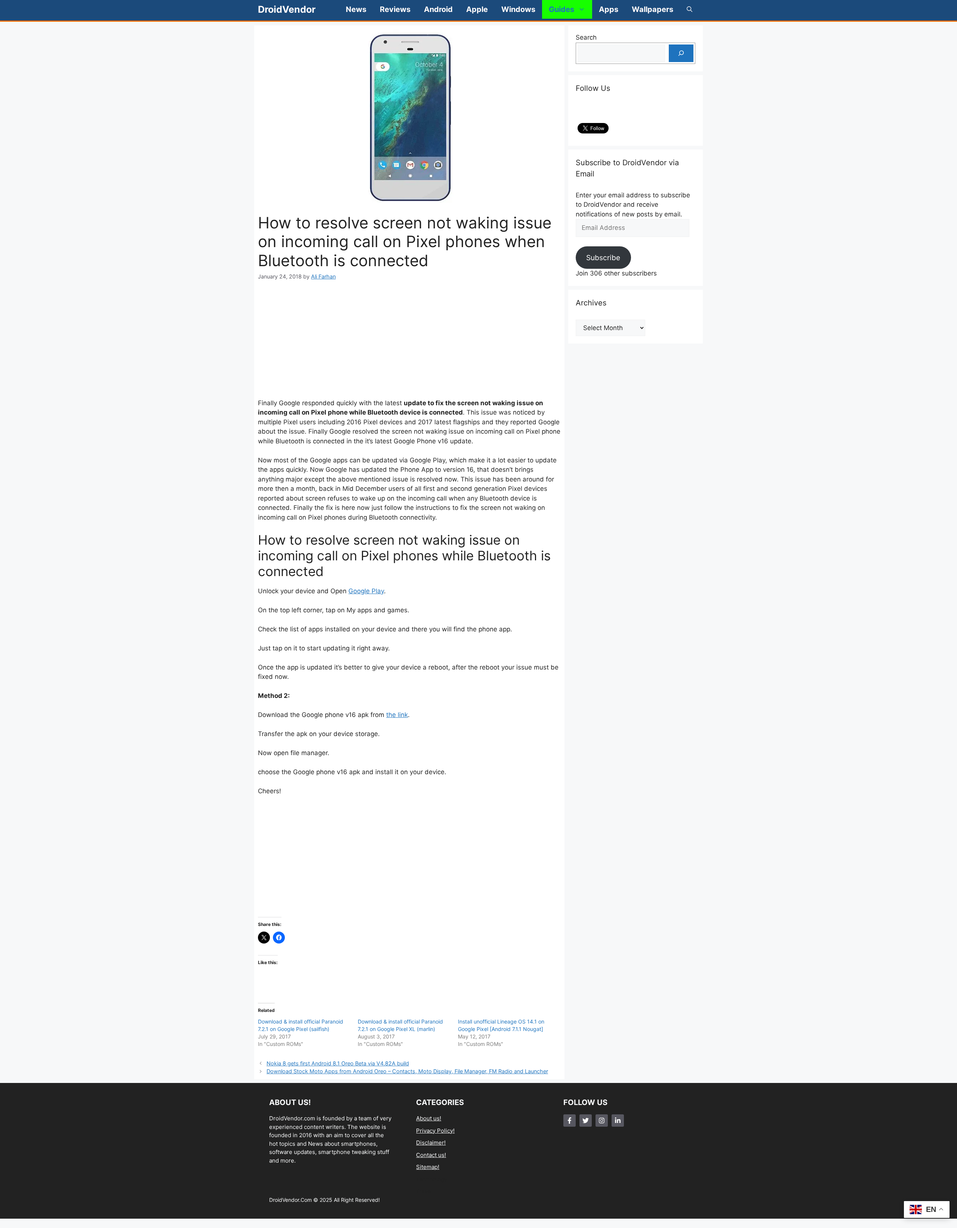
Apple (477, 9)
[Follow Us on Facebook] (569, 1120)
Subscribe (603, 257)
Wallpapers (652, 9)
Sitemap (427, 1166)
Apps (608, 9)
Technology (431, 1179)
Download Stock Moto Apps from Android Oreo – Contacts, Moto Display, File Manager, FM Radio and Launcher (407, 1071)
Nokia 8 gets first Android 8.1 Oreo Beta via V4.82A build (338, 1063)
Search (586, 37)
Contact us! (431, 1154)
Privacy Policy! (435, 1130)
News (356, 9)
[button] (689, 9)
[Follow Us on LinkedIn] (618, 1120)
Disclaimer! (431, 1142)
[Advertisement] (409, 339)
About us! (428, 1118)
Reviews (395, 9)
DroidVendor (287, 9)
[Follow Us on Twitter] (585, 1120)
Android (438, 9)
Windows (518, 9)
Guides (561, 9)
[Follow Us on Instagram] (602, 1120)
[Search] (681, 53)
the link (397, 714)
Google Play (366, 591)
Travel (424, 1191)
